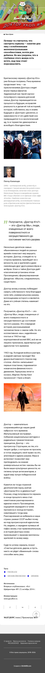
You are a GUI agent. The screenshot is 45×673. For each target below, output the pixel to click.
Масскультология (19, 641)
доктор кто (12, 571)
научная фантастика (17, 575)
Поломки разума (34, 641)
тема (22, 13)
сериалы (34, 575)
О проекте (8, 641)
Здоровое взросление (28, 643)
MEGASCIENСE (13, 643)
